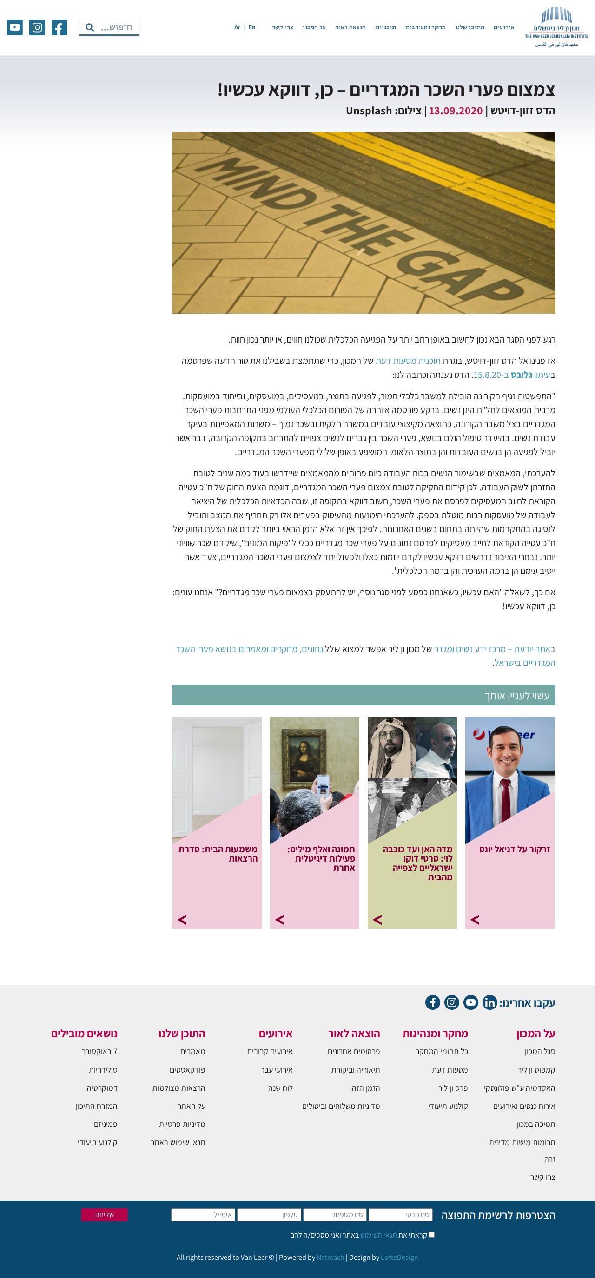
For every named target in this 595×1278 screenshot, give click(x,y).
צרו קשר (282, 28)
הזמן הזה (366, 1087)
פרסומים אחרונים (354, 1051)
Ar (237, 28)
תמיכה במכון (535, 1124)
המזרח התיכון (97, 1105)
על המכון (314, 28)
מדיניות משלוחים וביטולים (341, 1105)
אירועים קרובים (270, 1051)
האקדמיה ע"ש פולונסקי (519, 1087)
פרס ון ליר (453, 1087)
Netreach (330, 1257)
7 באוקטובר (100, 1051)
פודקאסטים (187, 1069)
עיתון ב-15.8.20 (512, 375)
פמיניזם (106, 1124)
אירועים (504, 28)
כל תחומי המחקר (442, 1051)
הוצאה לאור (350, 28)
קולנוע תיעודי (448, 1105)
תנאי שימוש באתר (178, 1142)
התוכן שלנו (469, 28)
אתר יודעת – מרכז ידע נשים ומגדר (492, 649)
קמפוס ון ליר (536, 1069)
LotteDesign (399, 1257)
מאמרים (192, 1051)
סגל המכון (540, 1051)
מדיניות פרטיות (182, 1124)
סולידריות (103, 1069)
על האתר (191, 1105)
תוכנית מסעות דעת (408, 361)
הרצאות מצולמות (178, 1087)
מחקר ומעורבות (425, 28)
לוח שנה (280, 1087)
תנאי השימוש (378, 1235)
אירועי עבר (277, 1069)
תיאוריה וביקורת (355, 1069)
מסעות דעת (450, 1069)
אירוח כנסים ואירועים (524, 1105)
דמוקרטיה (102, 1087)
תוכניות (385, 28)
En (252, 28)
